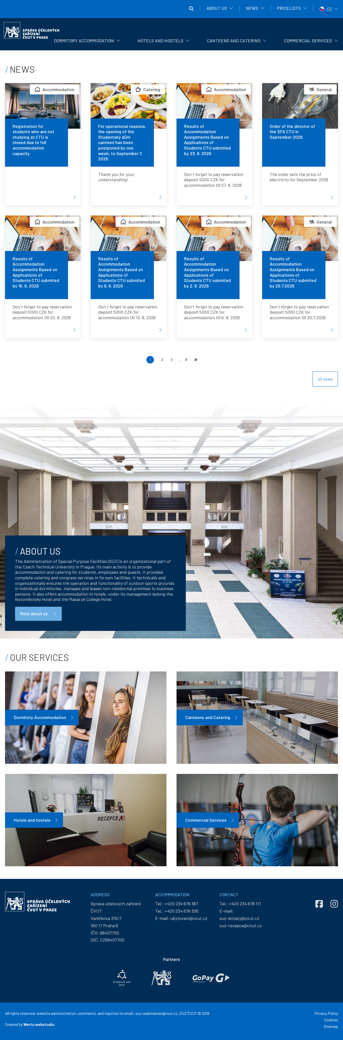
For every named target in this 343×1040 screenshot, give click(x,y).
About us (216, 8)
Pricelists (289, 8)
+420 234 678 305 (181, 911)
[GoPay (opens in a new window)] (211, 978)
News (252, 8)
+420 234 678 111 (245, 903)
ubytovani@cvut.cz (188, 918)
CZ (329, 9)
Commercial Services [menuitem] (308, 40)
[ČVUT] (161, 978)
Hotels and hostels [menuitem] (160, 40)
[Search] (191, 8)
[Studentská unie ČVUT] (121, 978)
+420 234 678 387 (181, 903)
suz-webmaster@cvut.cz (156, 1013)
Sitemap (331, 1026)
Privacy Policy (326, 1013)
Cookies (331, 1019)
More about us (34, 613)
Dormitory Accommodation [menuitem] (84, 40)
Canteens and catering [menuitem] (233, 40)
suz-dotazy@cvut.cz (239, 918)
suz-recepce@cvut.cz (240, 925)
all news (325, 379)
